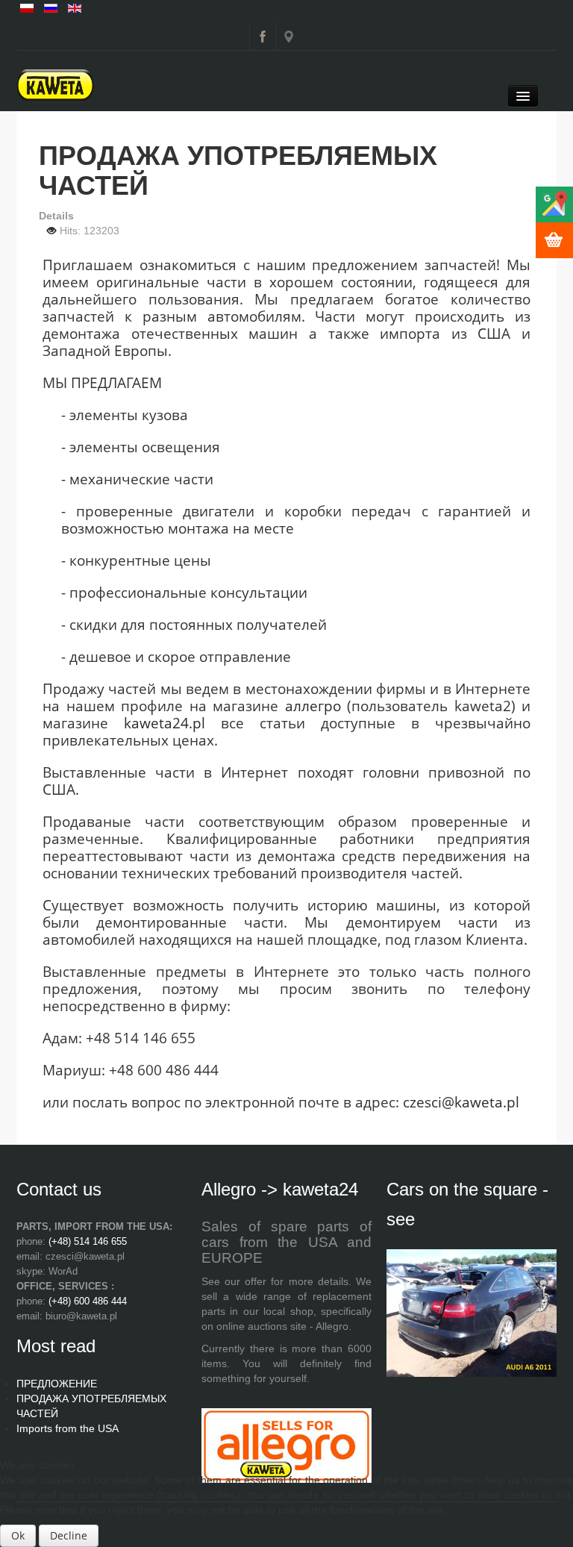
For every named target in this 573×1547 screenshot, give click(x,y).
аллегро (313, 705)
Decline (68, 1535)
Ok (18, 1535)
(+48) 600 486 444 (87, 1301)
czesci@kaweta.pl (461, 1102)
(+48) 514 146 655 (87, 1241)
